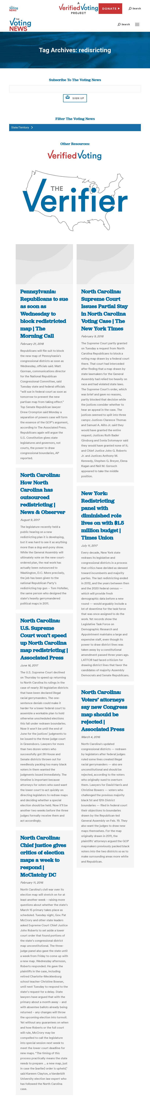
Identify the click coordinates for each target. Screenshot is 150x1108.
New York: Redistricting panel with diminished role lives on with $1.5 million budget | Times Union (102, 515)
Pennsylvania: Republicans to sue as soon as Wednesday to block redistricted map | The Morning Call (44, 313)
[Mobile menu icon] (137, 24)
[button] (135, 8)
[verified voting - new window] (78, 14)
